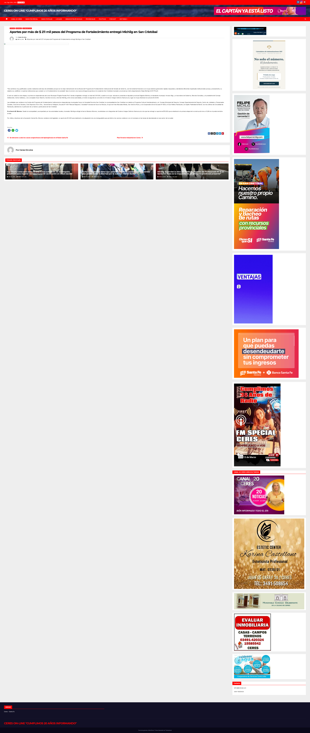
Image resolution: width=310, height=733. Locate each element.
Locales (59, 19)
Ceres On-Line (22, 37)
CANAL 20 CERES (16, 19)
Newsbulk (160, 730)
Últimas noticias (27, 28)
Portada (12, 28)
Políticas (102, 19)
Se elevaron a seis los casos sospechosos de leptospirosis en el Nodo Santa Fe (39, 138)
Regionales (18, 28)
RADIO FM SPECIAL (32, 19)
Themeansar (168, 730)
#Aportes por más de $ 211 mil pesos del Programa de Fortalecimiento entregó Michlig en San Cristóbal (58, 39)
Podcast (112, 19)
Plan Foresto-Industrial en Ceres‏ (129, 138)
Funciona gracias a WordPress (146, 730)
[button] (305, 19)
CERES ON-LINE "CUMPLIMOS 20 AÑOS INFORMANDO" (40, 10)
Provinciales (90, 19)
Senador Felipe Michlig (73, 19)
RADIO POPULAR (46, 19)
